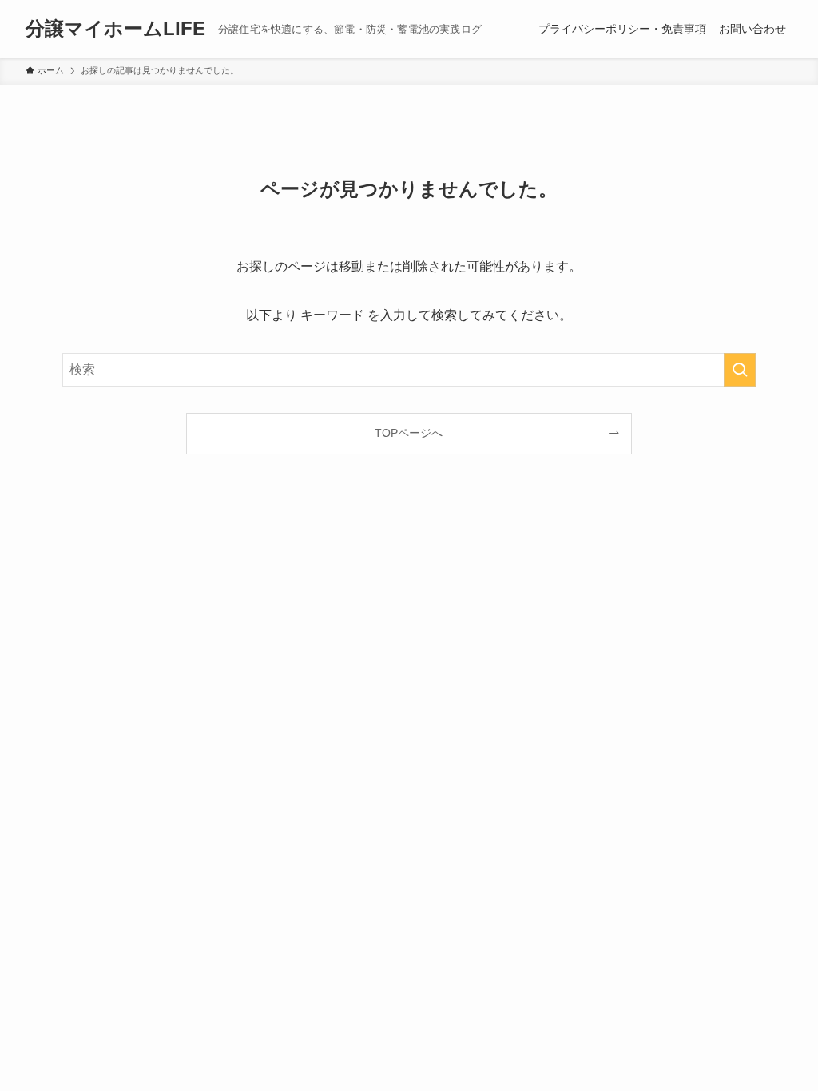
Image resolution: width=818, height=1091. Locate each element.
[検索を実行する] (740, 370)
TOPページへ (409, 432)
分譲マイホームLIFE (115, 28)
